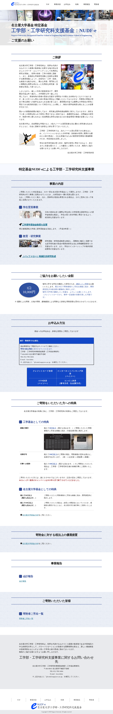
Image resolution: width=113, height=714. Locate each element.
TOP (47, 4)
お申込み (67, 4)
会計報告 (22, 581)
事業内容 (57, 4)
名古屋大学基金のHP (30, 515)
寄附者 (96, 4)
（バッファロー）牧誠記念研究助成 (39, 256)
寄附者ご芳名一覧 (26, 618)
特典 (77, 4)
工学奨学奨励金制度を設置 (34, 224)
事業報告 (86, 4)
